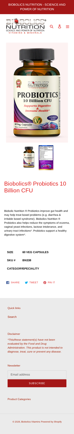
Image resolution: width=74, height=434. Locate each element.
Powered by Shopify (51, 421)
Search (12, 316)
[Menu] (68, 26)
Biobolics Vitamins (30, 421)
